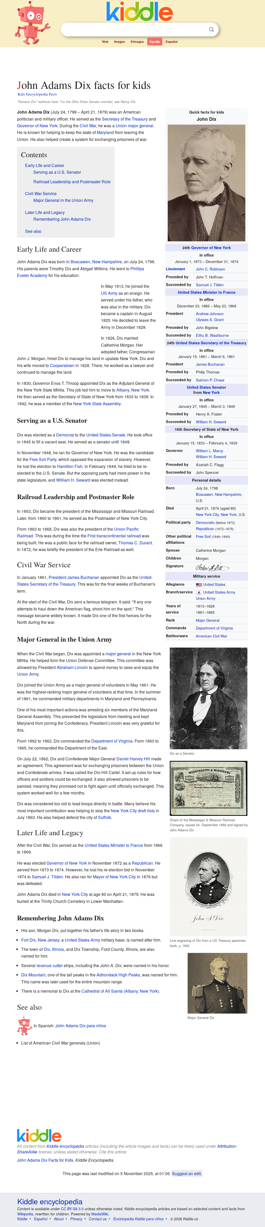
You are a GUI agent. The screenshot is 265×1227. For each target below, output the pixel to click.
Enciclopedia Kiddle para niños (138, 1218)
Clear (200, 29)
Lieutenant (175, 268)
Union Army (205, 598)
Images (119, 41)
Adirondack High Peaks (118, 975)
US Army (109, 293)
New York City (207, 514)
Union (121, 126)
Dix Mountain (33, 975)
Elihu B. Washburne (212, 335)
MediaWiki (99, 1213)
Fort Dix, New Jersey (40, 940)
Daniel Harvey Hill (133, 759)
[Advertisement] (132, 61)
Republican (205, 528)
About (59, 1218)
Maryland (105, 132)
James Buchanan (210, 364)
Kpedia (155, 41)
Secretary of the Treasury (125, 119)
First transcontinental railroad (114, 536)
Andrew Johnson (210, 313)
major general (140, 126)
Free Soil (203, 536)
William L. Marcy (209, 450)
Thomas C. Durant (135, 543)
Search (211, 29)
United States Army (219, 592)
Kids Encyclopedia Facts (37, 94)
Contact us (98, 1218)
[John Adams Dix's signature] (212, 566)
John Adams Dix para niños (80, 1025)
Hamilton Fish (70, 466)
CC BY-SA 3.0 (72, 1208)
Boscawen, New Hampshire (218, 494)
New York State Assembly (97, 404)
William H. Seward (211, 421)
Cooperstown (62, 365)
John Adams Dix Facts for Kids (45, 1160)
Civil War (88, 126)
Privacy (76, 1218)
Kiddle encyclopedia (65, 1146)
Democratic (205, 522)
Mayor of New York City (114, 877)
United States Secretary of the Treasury (211, 342)
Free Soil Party (43, 459)
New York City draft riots (133, 811)
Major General (207, 620)
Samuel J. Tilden (210, 284)
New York (211, 392)
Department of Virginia (214, 628)
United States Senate (105, 435)
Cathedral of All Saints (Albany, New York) (120, 991)
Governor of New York (211, 247)
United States (214, 584)
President (57, 577)
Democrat (65, 435)
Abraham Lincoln (72, 667)
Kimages (137, 41)
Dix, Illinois (54, 949)
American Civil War (211, 636)
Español (172, 41)
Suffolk (104, 817)
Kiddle (22, 1218)
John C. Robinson (210, 269)
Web (105, 41)
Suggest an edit (186, 1173)
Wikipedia (25, 1213)
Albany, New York (132, 390)
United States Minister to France (206, 292)
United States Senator (206, 387)
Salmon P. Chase (210, 380)
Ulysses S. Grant (210, 319)
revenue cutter (49, 965)
